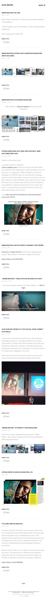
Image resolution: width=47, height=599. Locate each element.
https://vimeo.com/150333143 (12, 259)
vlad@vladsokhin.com (14, 591)
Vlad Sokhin (7, 5)
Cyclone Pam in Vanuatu (12, 524)
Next (23, 583)
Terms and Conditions (27, 592)
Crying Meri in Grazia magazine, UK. (17, 472)
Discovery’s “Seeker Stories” (12, 252)
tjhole (27, 596)
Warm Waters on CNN (11, 13)
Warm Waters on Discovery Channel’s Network (23, 245)
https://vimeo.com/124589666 (12, 562)
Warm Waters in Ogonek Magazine (17, 100)
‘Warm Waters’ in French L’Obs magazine (19, 428)
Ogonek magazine (23, 106)
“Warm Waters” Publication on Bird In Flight (22, 278)
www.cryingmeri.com (9, 167)
